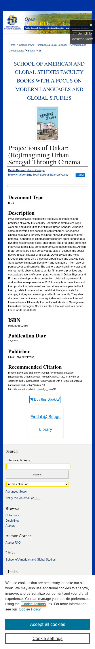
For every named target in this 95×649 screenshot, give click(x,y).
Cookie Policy (30, 609)
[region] (47, 612)
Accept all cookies (47, 624)
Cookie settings (33, 604)
